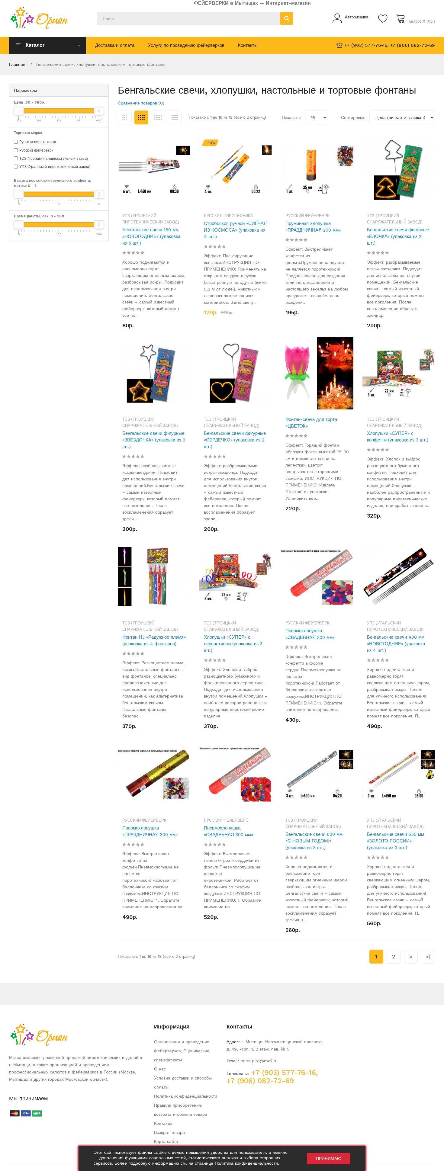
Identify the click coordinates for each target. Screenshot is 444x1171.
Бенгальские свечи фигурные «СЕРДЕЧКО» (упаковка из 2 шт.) (235, 440)
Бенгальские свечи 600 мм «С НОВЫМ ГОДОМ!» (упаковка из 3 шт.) (314, 841)
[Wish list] (383, 18)
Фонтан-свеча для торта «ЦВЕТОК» (311, 423)
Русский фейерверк (36, 150)
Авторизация (356, 17)
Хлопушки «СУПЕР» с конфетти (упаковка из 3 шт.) (397, 437)
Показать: (291, 117)
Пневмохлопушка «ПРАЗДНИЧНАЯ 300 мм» (150, 831)
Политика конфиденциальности (185, 1096)
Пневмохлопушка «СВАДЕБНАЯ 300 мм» (310, 634)
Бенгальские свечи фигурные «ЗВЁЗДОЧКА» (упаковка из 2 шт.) (153, 440)
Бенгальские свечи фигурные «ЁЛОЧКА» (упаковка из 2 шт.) (398, 236)
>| (428, 956)
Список (175, 117)
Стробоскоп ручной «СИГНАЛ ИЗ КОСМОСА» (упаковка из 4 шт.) (235, 230)
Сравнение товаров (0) (141, 103)
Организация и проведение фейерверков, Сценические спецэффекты (181, 1050)
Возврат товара (169, 1132)
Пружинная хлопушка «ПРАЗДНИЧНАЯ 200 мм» (313, 227)
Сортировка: (353, 117)
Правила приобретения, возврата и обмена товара (180, 1110)
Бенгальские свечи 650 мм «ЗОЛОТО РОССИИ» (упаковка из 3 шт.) (395, 841)
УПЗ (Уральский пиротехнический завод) (54, 167)
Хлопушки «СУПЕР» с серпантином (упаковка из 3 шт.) (233, 643)
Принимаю (328, 1158)
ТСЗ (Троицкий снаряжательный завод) (53, 158)
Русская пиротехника (37, 142)
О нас (160, 1069)
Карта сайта (166, 1141)
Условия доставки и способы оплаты (183, 1082)
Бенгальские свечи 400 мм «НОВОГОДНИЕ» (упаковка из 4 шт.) (396, 643)
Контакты (163, 1123)
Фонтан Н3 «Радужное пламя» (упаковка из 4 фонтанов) (154, 640)
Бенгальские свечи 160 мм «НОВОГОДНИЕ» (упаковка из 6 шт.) (151, 236)
